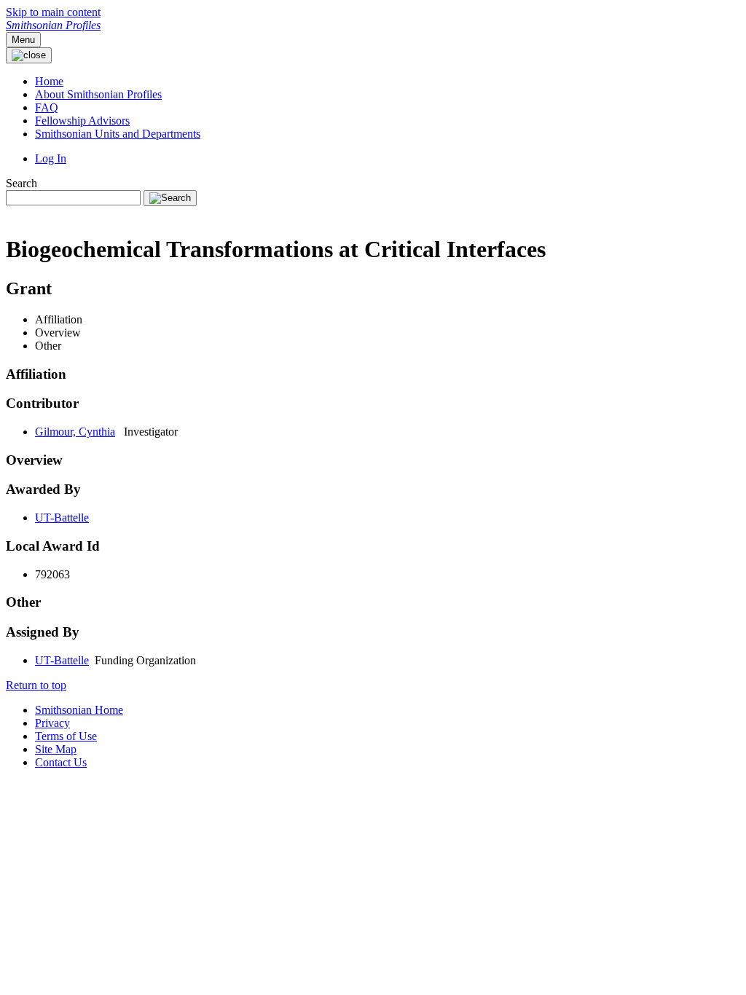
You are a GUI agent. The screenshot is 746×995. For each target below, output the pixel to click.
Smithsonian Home (79, 710)
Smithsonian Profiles (53, 25)
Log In (50, 158)
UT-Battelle (62, 517)
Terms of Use (66, 736)
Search (21, 183)
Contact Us (61, 762)
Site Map (55, 749)
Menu (23, 39)
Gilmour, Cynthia (75, 431)
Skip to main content (53, 12)
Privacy (52, 723)
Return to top (36, 685)
